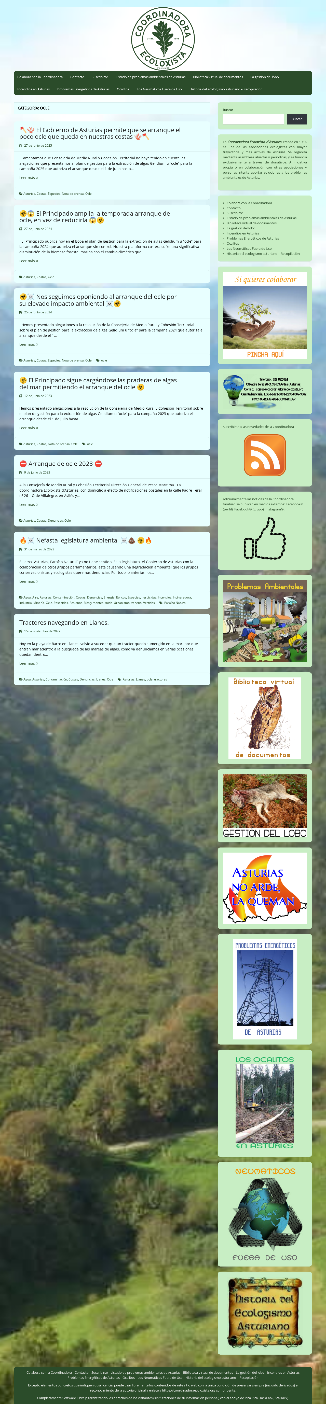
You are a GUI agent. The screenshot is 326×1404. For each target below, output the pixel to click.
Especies (54, 193)
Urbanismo (122, 603)
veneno (136, 603)
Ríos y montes (93, 603)
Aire (35, 597)
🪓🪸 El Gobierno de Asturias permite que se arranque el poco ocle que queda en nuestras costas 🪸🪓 (100, 133)
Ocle (88, 193)
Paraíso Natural (175, 603)
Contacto (77, 77)
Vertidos (149, 603)
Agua (27, 597)
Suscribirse (100, 77)
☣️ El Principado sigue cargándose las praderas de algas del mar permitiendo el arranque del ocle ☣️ (98, 383)
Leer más (35, 177)
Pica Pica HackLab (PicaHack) (266, 1398)
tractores (160, 679)
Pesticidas (61, 603)
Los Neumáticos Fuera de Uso (159, 89)
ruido (108, 603)
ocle (104, 360)
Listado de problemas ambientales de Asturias (150, 77)
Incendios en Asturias (33, 89)
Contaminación (63, 597)
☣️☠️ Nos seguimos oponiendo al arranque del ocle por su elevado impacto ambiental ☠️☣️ (98, 299)
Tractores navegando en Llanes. (64, 622)
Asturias (29, 193)
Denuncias (55, 520)
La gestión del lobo (264, 77)
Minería (38, 603)
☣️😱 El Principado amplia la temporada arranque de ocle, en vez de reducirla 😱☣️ (94, 216)
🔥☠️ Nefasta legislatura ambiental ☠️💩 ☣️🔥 (85, 540)
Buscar (228, 109)
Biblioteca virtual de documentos (218, 77)
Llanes (100, 679)
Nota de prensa (73, 193)
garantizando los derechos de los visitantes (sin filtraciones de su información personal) (153, 1398)
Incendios (164, 597)
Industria (25, 603)
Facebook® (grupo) (249, 509)
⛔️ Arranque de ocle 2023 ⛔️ (60, 463)
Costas (41, 193)
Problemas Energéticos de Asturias (83, 89)
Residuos (76, 603)
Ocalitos (123, 89)
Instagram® (274, 509)
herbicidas (149, 597)
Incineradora (182, 597)
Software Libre (73, 1398)
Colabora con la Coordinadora (40, 77)
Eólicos (121, 597)
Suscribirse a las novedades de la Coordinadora (258, 426)
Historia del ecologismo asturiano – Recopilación (226, 89)
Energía (109, 597)
